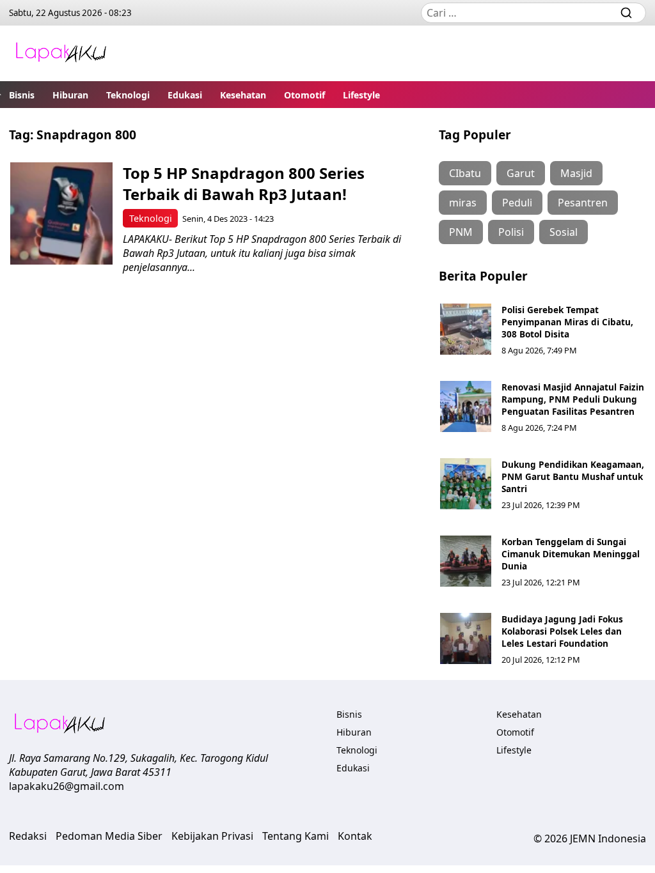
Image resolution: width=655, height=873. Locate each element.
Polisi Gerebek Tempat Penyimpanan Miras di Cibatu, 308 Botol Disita (567, 322)
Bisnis (22, 95)
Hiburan (70, 95)
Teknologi (128, 95)
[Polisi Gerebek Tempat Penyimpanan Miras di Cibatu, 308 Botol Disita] (465, 329)
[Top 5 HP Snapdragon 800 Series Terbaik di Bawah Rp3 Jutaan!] (61, 213)
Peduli (517, 203)
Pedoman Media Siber (109, 836)
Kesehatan (243, 95)
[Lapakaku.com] (60, 53)
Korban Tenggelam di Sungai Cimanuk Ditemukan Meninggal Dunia (570, 554)
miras (463, 203)
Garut (521, 173)
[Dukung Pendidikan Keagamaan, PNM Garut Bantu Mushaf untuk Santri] (465, 483)
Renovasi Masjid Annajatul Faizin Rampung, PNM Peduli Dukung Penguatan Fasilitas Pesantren (572, 399)
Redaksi (28, 836)
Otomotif (304, 95)
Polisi (511, 232)
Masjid (576, 173)
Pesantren (583, 203)
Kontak (355, 836)
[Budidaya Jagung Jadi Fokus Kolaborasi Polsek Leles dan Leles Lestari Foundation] (465, 638)
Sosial (563, 232)
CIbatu (465, 173)
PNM (461, 232)
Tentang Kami (295, 836)
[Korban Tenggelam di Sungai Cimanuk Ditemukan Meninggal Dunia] (465, 561)
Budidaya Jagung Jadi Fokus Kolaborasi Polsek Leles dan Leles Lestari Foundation (562, 631)
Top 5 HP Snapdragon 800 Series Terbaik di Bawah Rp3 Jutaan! (244, 183)
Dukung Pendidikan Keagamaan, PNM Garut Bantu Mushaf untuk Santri (572, 476)
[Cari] (626, 13)
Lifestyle (361, 95)
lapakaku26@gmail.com (66, 786)
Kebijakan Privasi (212, 836)
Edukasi (185, 95)
